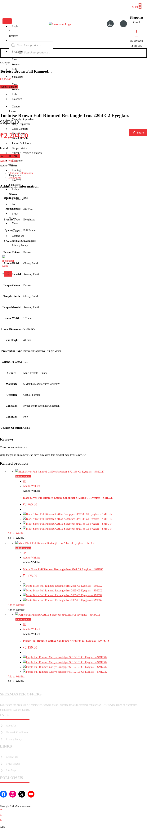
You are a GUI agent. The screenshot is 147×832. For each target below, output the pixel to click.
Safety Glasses (14, 192)
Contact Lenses (14, 109)
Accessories (18, 199)
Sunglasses (17, 76)
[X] (21, 794)
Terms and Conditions (24, 240)
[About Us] (8, 725)
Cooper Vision (19, 148)
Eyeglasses (17, 51)
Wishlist (16, 208)
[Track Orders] (10, 763)
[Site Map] (8, 770)
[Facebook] (3, 794)
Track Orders (13, 216)
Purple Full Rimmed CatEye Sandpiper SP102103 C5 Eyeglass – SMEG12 (66, 641)
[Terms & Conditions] (14, 732)
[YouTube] (31, 794)
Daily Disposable (21, 124)
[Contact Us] (9, 757)
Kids (14, 69)
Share (140, 132)
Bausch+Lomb (20, 138)
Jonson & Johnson (21, 143)
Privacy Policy (20, 245)
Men (14, 59)
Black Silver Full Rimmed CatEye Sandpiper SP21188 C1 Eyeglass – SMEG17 (68, 497)
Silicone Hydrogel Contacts (27, 152)
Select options (23, 476)
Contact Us (18, 235)
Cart (14, 204)
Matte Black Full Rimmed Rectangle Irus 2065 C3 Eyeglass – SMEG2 (63, 569)
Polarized (17, 98)
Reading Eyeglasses (15, 172)
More (15, 223)
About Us (17, 231)
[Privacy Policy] (11, 739)
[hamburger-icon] (7, 21)
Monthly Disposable (22, 119)
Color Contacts (20, 128)
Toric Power (18, 133)
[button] (31, 486)
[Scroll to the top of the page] (1, 809)
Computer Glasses (16, 163)
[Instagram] (12, 794)
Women (16, 64)
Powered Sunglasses (15, 182)
